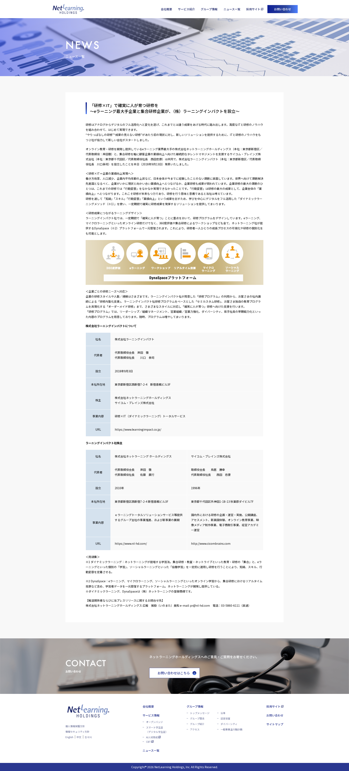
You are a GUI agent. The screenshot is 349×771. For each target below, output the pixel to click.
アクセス (195, 729)
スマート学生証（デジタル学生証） (157, 729)
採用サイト (253, 9)
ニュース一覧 (232, 9)
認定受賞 (225, 718)
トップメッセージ (199, 713)
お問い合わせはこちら (174, 672)
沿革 (223, 713)
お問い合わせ (282, 9)
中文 (79, 737)
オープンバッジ (154, 722)
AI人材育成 (152, 737)
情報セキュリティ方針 (77, 731)
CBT (148, 741)
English (69, 737)
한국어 (88, 737)
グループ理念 (197, 718)
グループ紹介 (197, 724)
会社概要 (166, 9)
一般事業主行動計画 (231, 729)
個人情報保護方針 (75, 726)
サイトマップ (274, 724)
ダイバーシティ (229, 724)
